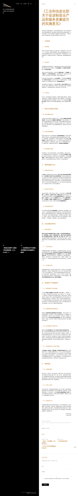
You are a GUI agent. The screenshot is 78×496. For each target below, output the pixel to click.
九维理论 (25, 3)
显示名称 (43, 471)
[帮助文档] (31, 4)
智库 (28, 3)
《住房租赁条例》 (62, 441)
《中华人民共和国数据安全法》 (49, 447)
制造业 (45, 428)
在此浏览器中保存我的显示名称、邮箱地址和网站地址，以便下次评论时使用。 (57, 478)
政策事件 (48, 428)
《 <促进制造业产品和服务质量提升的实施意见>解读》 (28, 249)
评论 (43, 466)
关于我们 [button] (17, 3)
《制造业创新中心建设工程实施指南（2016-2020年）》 (10, 249)
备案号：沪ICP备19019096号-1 (32, 493)
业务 (21, 3)
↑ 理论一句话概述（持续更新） (48, 442)
